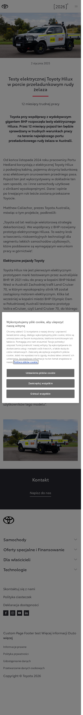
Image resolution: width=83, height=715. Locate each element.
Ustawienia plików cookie (40, 373)
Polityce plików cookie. (26, 362)
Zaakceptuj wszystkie (40, 383)
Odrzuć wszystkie (40, 393)
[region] (40, 357)
